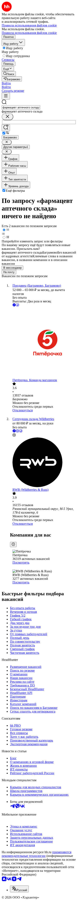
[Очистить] (7, 116)
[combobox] (21, 107)
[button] (6, 83)
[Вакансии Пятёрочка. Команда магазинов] (43, 342)
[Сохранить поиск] (6, 127)
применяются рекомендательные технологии (36, 854)
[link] (9, 73)
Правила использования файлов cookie (29, 33)
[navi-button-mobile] (6, 96)
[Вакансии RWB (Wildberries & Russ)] (43, 462)
